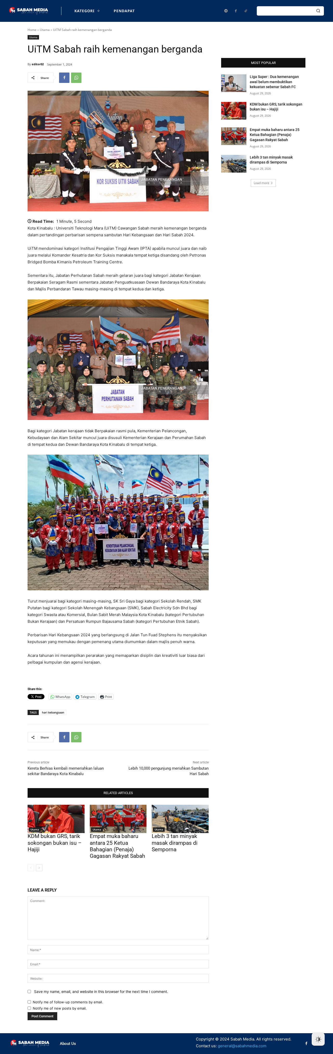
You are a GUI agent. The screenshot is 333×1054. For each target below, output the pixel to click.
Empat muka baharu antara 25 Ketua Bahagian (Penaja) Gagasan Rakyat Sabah (117, 846)
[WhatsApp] (76, 78)
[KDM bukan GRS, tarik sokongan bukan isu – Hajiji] (56, 819)
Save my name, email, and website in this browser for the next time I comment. (101, 991)
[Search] (318, 11)
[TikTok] (245, 11)
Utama (45, 30)
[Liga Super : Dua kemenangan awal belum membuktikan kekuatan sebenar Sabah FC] (233, 83)
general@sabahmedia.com (242, 1045)
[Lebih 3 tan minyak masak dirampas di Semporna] (180, 819)
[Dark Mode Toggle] (318, 1039)
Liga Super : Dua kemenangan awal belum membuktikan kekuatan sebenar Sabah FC (274, 82)
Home (32, 30)
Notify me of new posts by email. (60, 1008)
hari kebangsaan (53, 712)
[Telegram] (225, 11)
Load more (261, 183)
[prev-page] (31, 868)
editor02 (38, 64)
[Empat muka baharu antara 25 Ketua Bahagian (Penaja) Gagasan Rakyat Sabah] (118, 819)
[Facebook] (235, 11)
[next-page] (39, 868)
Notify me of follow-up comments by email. (68, 1002)
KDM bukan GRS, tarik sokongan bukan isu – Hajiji (55, 842)
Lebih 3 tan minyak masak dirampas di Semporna (174, 842)
